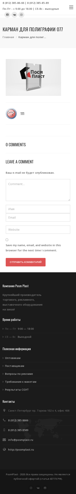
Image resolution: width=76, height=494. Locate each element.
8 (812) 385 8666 (18, 420)
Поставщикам (14, 366)
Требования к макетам (20, 381)
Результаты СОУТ (17, 389)
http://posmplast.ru (21, 449)
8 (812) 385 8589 (18, 430)
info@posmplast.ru (20, 440)
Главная (8, 37)
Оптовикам (12, 358)
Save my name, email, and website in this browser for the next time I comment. (33, 247)
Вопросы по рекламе (19, 374)
